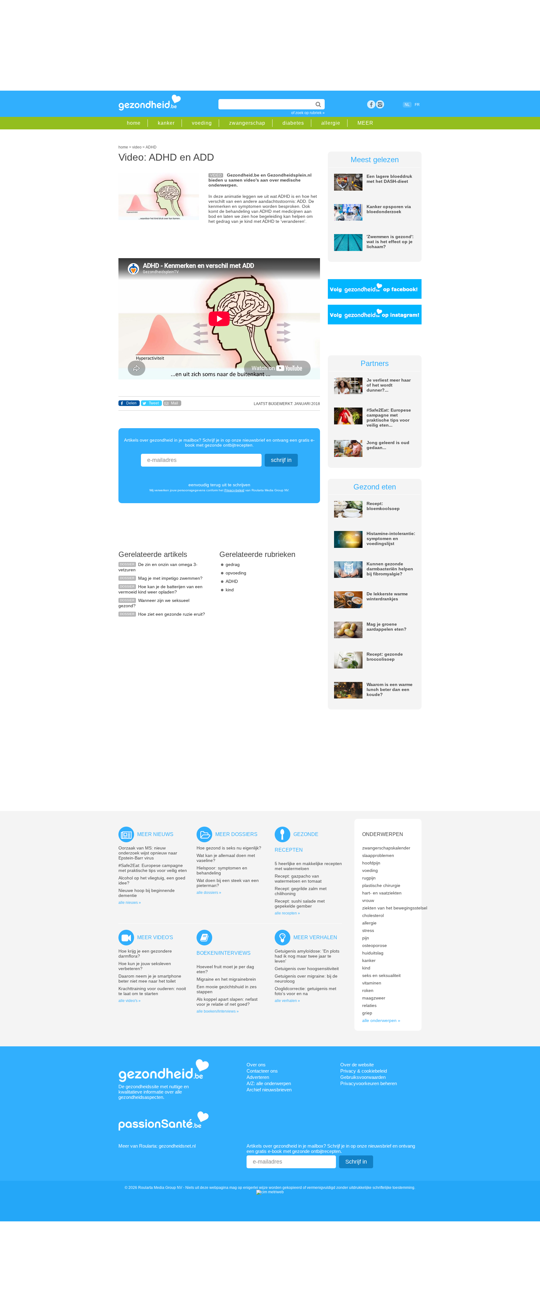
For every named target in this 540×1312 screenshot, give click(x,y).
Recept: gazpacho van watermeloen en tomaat (298, 879)
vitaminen (371, 982)
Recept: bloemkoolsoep (383, 506)
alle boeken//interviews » (218, 1011)
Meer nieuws (155, 834)
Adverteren (258, 1077)
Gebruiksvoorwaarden (363, 1077)
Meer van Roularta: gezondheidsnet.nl (157, 1146)
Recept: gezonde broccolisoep (385, 657)
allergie (330, 123)
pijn (365, 937)
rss (380, 104)
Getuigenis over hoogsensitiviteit (307, 968)
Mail (174, 403)
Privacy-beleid (234, 490)
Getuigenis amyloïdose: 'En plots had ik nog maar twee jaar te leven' (307, 956)
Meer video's (155, 937)
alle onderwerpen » (381, 1020)
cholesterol (373, 915)
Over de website (357, 1064)
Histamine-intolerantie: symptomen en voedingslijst (391, 538)
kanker (166, 123)
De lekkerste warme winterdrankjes (387, 596)
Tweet (154, 403)
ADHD (232, 581)
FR (417, 105)
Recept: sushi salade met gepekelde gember (300, 904)
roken (367, 990)
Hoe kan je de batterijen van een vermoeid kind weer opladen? (160, 589)
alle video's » (129, 1001)
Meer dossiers (236, 834)
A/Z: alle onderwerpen (269, 1083)
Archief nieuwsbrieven (269, 1089)
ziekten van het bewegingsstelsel (394, 907)
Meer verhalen (315, 937)
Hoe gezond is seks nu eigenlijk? (229, 847)
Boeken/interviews (224, 953)
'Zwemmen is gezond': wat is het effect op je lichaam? (390, 241)
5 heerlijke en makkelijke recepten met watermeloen (308, 866)
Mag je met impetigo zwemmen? (170, 578)
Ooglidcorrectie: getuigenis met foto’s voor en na (305, 991)
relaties (369, 1005)
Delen (131, 403)
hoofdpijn (371, 862)
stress (368, 930)
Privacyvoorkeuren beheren (368, 1083)
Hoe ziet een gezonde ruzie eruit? (171, 614)
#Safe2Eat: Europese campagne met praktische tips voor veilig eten (152, 868)
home (134, 123)
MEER (365, 123)
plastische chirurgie (381, 885)
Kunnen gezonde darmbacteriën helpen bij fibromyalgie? (390, 568)
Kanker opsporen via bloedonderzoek (389, 209)
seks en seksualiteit (381, 975)
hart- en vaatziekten (382, 892)
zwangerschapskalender (386, 847)
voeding (202, 123)
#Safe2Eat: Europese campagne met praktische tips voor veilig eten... (389, 418)
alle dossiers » (209, 892)
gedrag (233, 564)
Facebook (371, 104)
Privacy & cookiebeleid (363, 1071)
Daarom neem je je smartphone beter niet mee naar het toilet (149, 979)
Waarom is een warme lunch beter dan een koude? (389, 689)
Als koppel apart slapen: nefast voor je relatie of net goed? (227, 1002)
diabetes (293, 123)
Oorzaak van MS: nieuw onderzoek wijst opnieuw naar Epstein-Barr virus (147, 852)
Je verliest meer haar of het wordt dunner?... (389, 385)
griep (367, 1012)
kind (230, 589)
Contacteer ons (262, 1071)
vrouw (368, 900)
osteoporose (374, 945)
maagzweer (373, 997)
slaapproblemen (378, 855)
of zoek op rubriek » (308, 113)
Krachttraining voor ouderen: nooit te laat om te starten (152, 991)
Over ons (256, 1064)
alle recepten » (287, 913)
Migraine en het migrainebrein (226, 979)
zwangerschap (247, 123)
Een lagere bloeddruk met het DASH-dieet (389, 179)
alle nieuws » (129, 902)
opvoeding (236, 572)
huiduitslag (372, 952)
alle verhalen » (287, 1001)
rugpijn (369, 877)
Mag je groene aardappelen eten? (387, 627)
